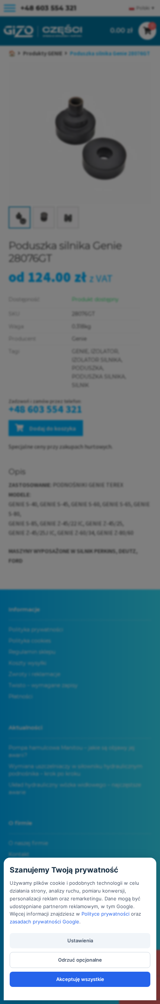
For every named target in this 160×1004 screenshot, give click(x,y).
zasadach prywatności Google (44, 922)
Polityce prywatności (105, 914)
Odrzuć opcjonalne (80, 960)
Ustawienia (80, 940)
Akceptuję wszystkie (80, 979)
